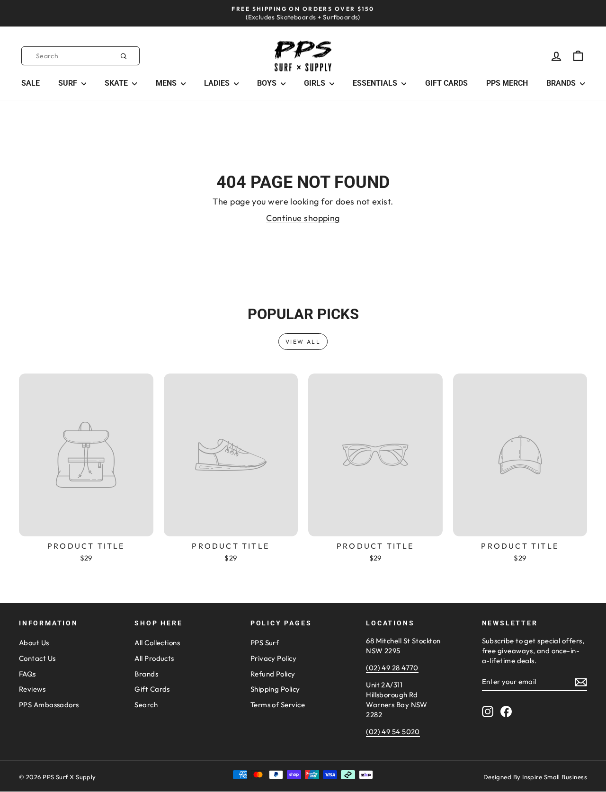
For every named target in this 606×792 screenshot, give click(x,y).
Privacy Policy (273, 658)
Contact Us (37, 658)
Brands (146, 673)
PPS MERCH (507, 83)
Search (146, 704)
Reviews (32, 689)
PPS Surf (264, 642)
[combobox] (80, 56)
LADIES (218, 83)
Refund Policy (272, 673)
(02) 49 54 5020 (393, 731)
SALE (30, 83)
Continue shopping (303, 218)
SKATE (117, 83)
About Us (34, 642)
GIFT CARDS (446, 83)
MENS (167, 83)
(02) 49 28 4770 (392, 667)
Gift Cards (152, 689)
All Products (154, 658)
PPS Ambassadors (49, 704)
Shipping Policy (275, 689)
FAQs (27, 673)
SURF (68, 83)
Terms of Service (277, 704)
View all (303, 341)
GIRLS (315, 83)
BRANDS (562, 83)
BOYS (267, 83)
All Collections (157, 642)
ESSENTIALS (376, 83)
